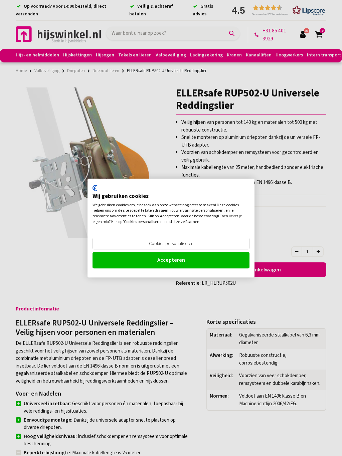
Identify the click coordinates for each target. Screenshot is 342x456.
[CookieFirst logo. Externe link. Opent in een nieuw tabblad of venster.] (95, 188)
